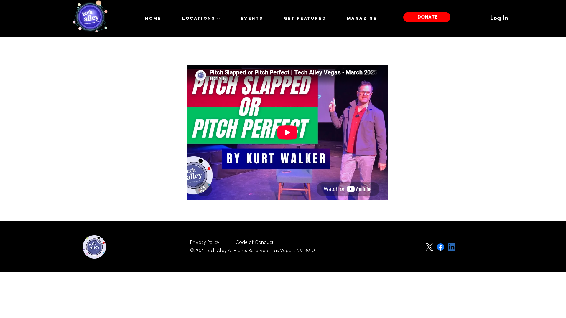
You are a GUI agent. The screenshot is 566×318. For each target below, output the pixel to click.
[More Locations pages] (218, 18)
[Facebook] (440, 247)
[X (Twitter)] (429, 247)
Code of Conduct (255, 242)
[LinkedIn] (451, 247)
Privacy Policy (204, 242)
